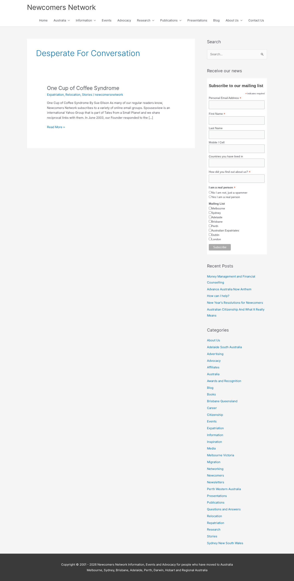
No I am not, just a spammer (229, 192)
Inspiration (214, 442)
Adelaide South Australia (224, 347)
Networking (215, 469)
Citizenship (215, 415)
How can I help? (218, 296)
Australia (213, 374)
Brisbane (217, 221)
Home (43, 20)
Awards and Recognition (224, 381)
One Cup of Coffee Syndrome (83, 88)
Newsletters (215, 482)
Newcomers (215, 475)
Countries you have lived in (226, 156)
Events (106, 20)
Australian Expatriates (225, 230)
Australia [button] (60, 20)
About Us (213, 340)
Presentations (197, 20)
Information (215, 435)
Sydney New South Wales (225, 543)
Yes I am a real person (225, 197)
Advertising (215, 354)
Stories (87, 94)
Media (211, 448)
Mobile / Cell (216, 142)
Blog (216, 20)
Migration (213, 462)
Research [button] (143, 20)
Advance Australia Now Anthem (229, 289)
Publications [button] (169, 20)
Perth (214, 226)
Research (213, 529)
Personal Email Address (225, 98)
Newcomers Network (61, 7)
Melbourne (218, 208)
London (216, 239)
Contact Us (256, 20)
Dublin (215, 234)
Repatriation (215, 523)
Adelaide (216, 217)
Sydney (216, 212)
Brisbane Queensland (222, 401)
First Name (217, 114)
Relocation (72, 94)
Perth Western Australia (224, 489)
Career (212, 408)
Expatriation (55, 94)
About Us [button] (232, 20)
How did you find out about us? (229, 172)
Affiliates (213, 367)
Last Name (216, 128)
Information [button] (84, 20)
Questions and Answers (224, 509)
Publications (215, 502)
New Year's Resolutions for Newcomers (235, 303)
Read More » (56, 127)
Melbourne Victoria (220, 455)
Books (211, 394)
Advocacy (124, 20)
